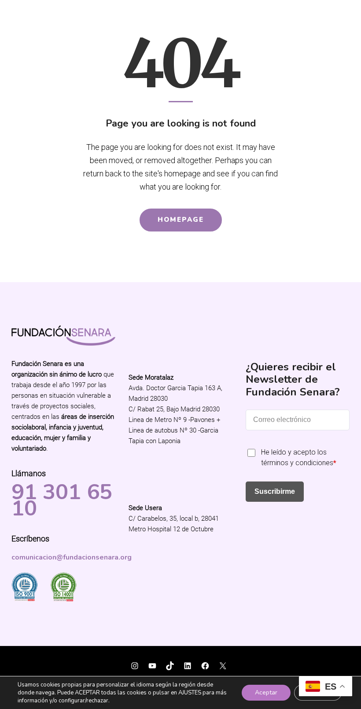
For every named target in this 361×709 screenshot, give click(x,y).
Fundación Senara (41, 660)
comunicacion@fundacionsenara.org (71, 557)
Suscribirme (274, 491)
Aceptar (266, 692)
